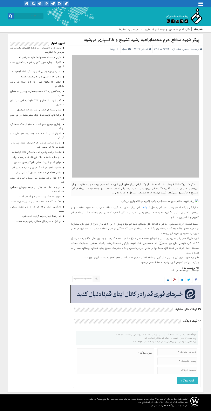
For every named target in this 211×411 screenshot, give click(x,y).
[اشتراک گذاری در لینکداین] (168, 280)
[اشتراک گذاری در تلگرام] (182, 280)
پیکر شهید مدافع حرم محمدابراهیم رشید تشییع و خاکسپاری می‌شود (142, 40)
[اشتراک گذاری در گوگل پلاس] (174, 280)
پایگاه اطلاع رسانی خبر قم (162, 405)
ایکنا (144, 208)
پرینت (113, 49)
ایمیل (124, 49)
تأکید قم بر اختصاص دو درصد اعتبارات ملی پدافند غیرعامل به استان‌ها (154, 29)
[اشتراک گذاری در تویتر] (188, 280)
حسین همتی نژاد (180, 49)
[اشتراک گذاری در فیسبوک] (196, 280)
